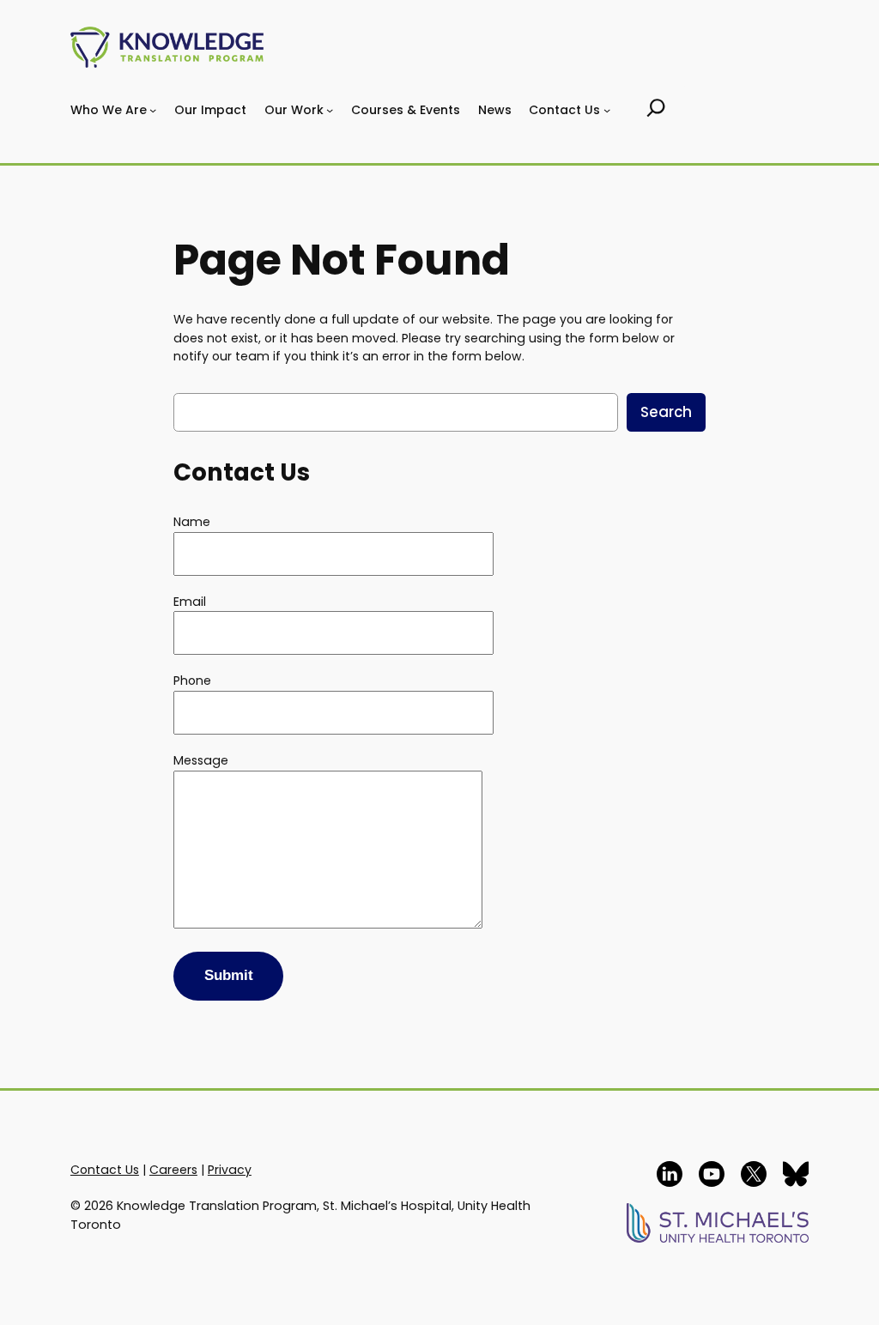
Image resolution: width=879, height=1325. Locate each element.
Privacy (230, 1169)
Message (200, 760)
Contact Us (104, 1169)
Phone (192, 680)
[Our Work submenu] (329, 109)
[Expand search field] (656, 110)
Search (666, 412)
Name (191, 521)
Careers (173, 1169)
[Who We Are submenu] (152, 109)
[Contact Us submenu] (606, 109)
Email (189, 601)
